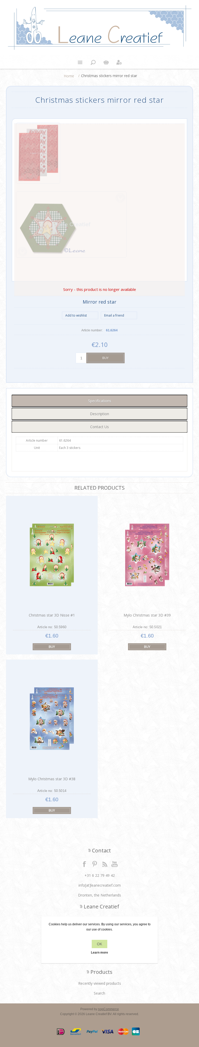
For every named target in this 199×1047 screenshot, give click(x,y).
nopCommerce (108, 1009)
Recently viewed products (99, 983)
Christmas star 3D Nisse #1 (52, 615)
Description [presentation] (99, 413)
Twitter (94, 863)
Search (99, 993)
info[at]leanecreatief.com (100, 885)
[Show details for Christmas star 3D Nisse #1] (51, 554)
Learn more (99, 952)
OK (99, 944)
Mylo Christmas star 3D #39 (147, 615)
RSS (104, 863)
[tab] (99, 401)
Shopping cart (106, 62)
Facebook (84, 863)
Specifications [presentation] (99, 400)
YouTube (114, 863)
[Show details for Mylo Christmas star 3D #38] (51, 718)
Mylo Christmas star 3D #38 (51, 778)
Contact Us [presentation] (99, 426)
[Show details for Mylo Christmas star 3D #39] (147, 554)
